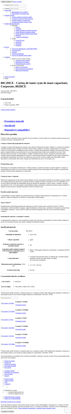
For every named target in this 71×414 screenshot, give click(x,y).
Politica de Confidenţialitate (12, 398)
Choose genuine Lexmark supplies (22, 17)
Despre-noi (7, 362)
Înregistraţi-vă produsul (22, 62)
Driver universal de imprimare (24, 69)
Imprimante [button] (7, 10)
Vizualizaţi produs (20, 305)
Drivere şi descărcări (21, 67)
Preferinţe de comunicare (11, 372)
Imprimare (19, 44)
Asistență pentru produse (23, 60)
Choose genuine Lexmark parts (21, 20)
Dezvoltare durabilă (10, 366)
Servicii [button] (6, 47)
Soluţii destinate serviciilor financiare (26, 30)
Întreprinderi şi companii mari (20, 13)
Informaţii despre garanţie (23, 64)
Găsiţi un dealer (9, 380)
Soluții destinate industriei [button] (11, 23)
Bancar (18, 27)
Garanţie (14, 52)
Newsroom (7, 367)
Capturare (18, 45)
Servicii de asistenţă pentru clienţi (21, 55)
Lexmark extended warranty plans (22, 22)
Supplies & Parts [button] (9, 15)
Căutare (6, 5)
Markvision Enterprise (22, 70)
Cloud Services (20, 40)
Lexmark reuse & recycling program (22, 18)
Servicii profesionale (18, 54)
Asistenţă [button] (7, 57)
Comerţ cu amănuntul (22, 37)
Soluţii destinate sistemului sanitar (25, 32)
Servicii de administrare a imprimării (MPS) (24, 49)
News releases (8, 374)
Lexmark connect (9, 371)
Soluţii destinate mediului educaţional (26, 33)
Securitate (18, 42)
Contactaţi (7, 384)
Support (6, 376)
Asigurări (18, 28)
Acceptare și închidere (7, 411)
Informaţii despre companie (12, 397)
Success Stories (8, 379)
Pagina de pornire (9, 77)
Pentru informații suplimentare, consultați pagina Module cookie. (37, 408)
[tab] (37, 121)
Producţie (18, 35)
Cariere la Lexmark (10, 364)
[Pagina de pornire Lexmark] (17, 1)
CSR (5, 382)
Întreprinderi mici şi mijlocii (20, 12)
